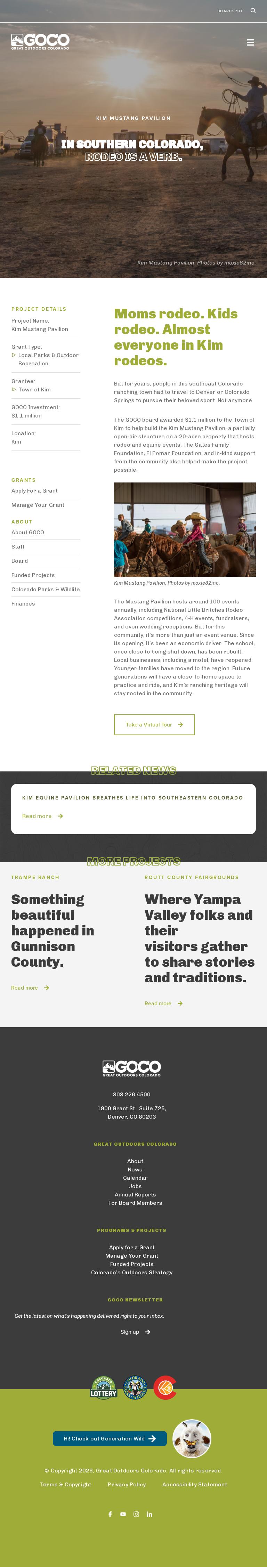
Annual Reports (135, 1194)
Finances (23, 603)
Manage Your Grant (37, 505)
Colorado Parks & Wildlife (45, 589)
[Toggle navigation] (250, 42)
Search (252, 11)
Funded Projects (33, 575)
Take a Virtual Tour (149, 724)
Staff (18, 546)
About (135, 1161)
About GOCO (27, 532)
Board (19, 561)
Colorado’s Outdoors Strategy (131, 1272)
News (135, 1169)
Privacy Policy (127, 1484)
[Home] (40, 42)
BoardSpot (230, 11)
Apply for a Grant (132, 1247)
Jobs (135, 1186)
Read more (37, 816)
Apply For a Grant (34, 490)
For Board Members (135, 1203)
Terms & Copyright (65, 1484)
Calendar (135, 1178)
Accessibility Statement (194, 1484)
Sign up (130, 1332)
